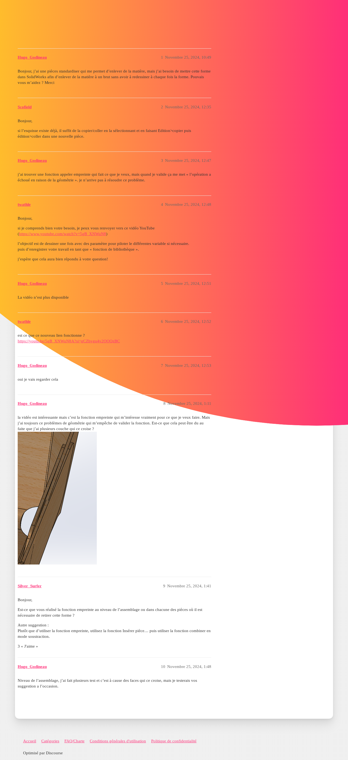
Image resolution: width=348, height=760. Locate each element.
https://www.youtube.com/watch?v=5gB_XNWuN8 (62, 234)
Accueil (29, 741)
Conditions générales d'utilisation (118, 741)
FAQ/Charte (74, 741)
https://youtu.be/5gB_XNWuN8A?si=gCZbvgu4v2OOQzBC (69, 341)
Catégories (50, 741)
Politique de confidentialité (174, 741)
